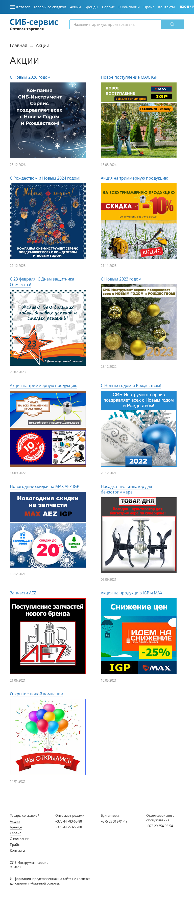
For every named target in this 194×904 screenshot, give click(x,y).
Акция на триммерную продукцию (134, 178)
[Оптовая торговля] (34, 22)
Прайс (14, 844)
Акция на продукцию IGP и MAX (131, 593)
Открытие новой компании (36, 694)
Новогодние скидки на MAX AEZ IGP (44, 486)
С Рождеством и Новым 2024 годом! (45, 178)
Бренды (16, 827)
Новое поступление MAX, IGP (129, 77)
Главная (18, 45)
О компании (19, 838)
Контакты (17, 850)
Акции (42, 45)
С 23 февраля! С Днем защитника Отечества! (42, 281)
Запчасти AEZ (23, 593)
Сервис (15, 833)
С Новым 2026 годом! (31, 77)
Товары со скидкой (24, 815)
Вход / (185, 7)
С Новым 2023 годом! (121, 279)
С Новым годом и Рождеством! (131, 385)
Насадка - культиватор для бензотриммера (126, 489)
